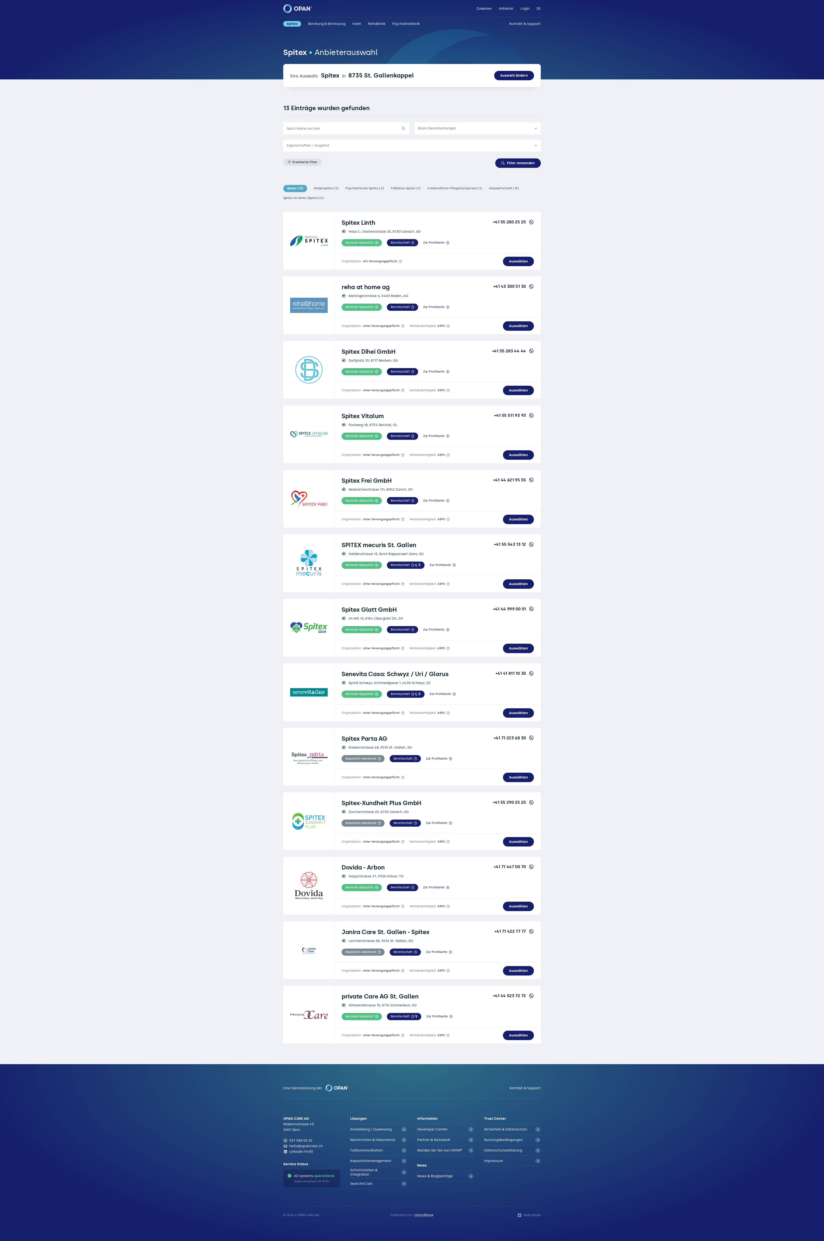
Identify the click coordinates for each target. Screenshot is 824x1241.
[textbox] (408, 145)
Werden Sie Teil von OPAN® (439, 1150)
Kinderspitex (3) (326, 188)
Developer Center (432, 1129)
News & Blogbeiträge (435, 1176)
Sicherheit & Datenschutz (505, 1129)
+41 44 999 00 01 (509, 608)
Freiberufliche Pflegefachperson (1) (454, 188)
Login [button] (525, 8)
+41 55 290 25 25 (509, 802)
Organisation (369, 261)
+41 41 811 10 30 (510, 673)
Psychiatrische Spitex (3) (364, 188)
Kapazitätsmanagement (370, 1161)
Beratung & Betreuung (326, 24)
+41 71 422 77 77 (510, 931)
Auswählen (518, 261)
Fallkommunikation (366, 1150)
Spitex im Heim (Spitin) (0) (303, 198)
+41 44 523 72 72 (509, 995)
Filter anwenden (521, 163)
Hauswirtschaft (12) (504, 188)
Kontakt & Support (525, 24)
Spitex (292, 24)
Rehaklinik (376, 24)
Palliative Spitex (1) (406, 188)
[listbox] (478, 128)
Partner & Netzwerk (433, 1140)
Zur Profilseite (434, 242)
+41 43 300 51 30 (509, 286)
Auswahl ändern (514, 75)
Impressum (493, 1161)
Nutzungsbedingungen (503, 1140)
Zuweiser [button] (484, 8)
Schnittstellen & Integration (363, 1172)
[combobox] (412, 146)
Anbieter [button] (506, 8)
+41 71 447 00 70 (510, 866)
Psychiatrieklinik (406, 24)
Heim (356, 24)
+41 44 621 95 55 (509, 479)
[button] (362, 242)
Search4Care (361, 1184)
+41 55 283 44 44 (509, 350)
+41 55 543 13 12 (510, 544)
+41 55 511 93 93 (510, 415)
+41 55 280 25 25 (509, 222)
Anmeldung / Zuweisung (371, 1129)
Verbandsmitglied (427, 326)
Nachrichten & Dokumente (372, 1140)
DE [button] (538, 8)
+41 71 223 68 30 (510, 737)
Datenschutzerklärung (503, 1150)
